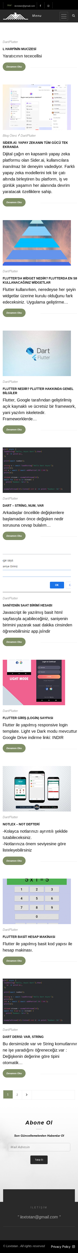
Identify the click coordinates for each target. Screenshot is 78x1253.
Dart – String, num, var (23, 505)
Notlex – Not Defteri (21, 824)
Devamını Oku (14, 66)
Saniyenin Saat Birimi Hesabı (27, 605)
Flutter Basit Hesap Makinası (29, 937)
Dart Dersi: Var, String (23, 1037)
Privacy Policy (61, 1246)
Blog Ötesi (10, 135)
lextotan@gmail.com (25, 6)
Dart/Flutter (10, 42)
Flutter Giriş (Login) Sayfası (28, 718)
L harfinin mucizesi (19, 49)
